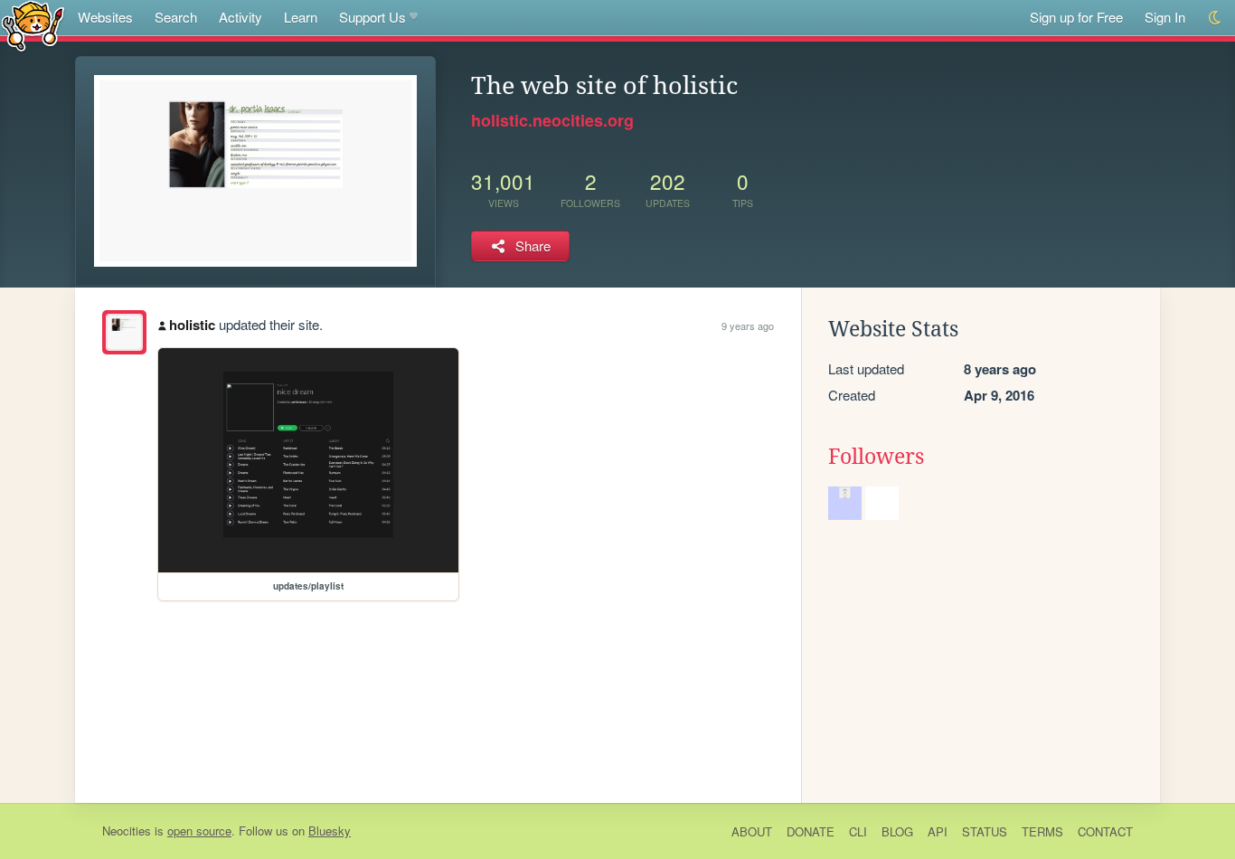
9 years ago (747, 325)
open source (199, 830)
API (937, 831)
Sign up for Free (1076, 16)
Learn (300, 16)
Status (984, 831)
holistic (192, 325)
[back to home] (33, 24)
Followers (876, 456)
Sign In (1165, 16)
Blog (897, 831)
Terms (1042, 831)
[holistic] (124, 332)
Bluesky (329, 830)
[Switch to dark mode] (1215, 17)
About (751, 831)
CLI (858, 831)
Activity (240, 16)
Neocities (126, 830)
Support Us (372, 16)
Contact (1105, 831)
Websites (105, 16)
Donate (810, 831)
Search (176, 16)
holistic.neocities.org (552, 120)
